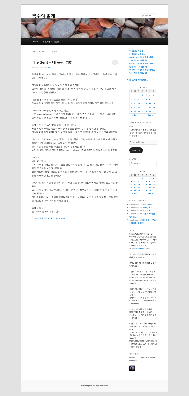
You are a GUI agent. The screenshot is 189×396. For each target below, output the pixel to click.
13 (135, 103)
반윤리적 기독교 (136, 50)
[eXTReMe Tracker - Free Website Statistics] (132, 370)
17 (150, 103)
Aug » (150, 115)
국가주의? (147, 207)
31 (150, 111)
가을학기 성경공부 (137, 54)
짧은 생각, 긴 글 (46, 218)
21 (139, 107)
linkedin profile (138, 248)
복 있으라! (147, 204)
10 (150, 99)
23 (146, 107)
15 (142, 103)
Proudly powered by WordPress (94, 385)
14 (139, 103)
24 (150, 107)
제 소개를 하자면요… (51, 41)
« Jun (134, 115)
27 (135, 111)
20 (135, 107)
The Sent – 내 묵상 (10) (52, 62)
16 (146, 103)
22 (142, 107)
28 (139, 111)
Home (35, 41)
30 (146, 111)
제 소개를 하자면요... (138, 79)
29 (142, 111)
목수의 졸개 (43, 15)
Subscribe (136, 150)
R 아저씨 (146, 210)
